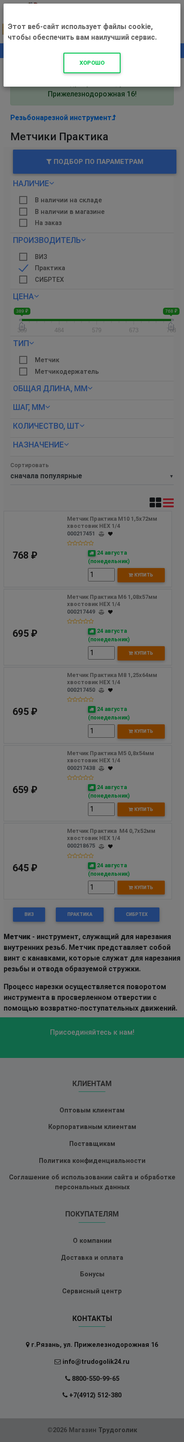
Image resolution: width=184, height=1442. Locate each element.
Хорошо (92, 62)
